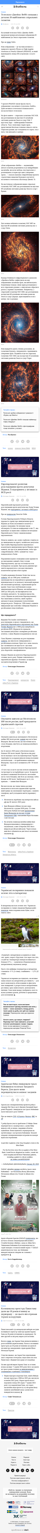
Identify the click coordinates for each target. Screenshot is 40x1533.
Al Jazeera (21, 1116)
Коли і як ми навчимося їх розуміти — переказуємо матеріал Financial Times (18, 1024)
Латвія (33, 680)
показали (4, 910)
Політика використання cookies (20, 1483)
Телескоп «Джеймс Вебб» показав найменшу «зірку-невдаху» (19, 421)
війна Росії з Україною (10, 683)
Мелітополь (12, 851)
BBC (33, 1116)
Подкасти (14, 1465)
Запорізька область (9, 854)
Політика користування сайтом (20, 1478)
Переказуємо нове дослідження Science (19, 1010)
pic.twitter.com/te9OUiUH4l (20, 1159)
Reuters (28, 1116)
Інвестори (26, 1460)
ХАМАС (17, 1273)
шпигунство (25, 680)
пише (9, 42)
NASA (34, 448)
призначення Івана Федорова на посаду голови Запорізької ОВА (19, 813)
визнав (17, 1169)
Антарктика (12, 1048)
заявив (22, 739)
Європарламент (13, 680)
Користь (13, 1462)
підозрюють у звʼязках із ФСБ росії (24, 509)
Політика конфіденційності (20, 1481)
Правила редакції (20, 1475)
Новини (13, 1457)
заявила (4, 577)
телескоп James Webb (22, 448)
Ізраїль (10, 1273)
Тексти (14, 1460)
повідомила (30, 1238)
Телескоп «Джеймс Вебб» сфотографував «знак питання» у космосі (18, 427)
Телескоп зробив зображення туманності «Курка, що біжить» (18, 414)
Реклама (26, 1462)
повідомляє (11, 514)
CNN (14, 1116)
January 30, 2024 (33, 1164)
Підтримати (20, 2)
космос (10, 448)
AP (2, 1119)
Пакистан (11, 1410)
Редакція (26, 1457)
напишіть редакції (20, 1525)
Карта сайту (26, 1465)
